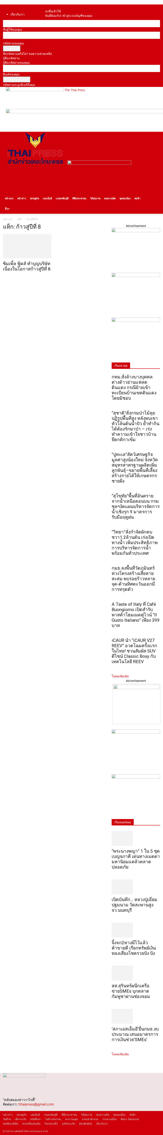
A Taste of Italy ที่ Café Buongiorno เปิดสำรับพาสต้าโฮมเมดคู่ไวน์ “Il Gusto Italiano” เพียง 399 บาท (136, 615)
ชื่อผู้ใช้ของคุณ (12, 29)
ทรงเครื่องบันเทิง (31, 1123)
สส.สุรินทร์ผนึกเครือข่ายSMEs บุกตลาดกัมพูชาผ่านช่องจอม (131, 991)
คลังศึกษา (35, 1119)
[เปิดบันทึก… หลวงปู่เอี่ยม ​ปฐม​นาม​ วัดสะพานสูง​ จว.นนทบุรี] (136, 886)
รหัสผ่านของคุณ (13, 43)
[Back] (54, 7)
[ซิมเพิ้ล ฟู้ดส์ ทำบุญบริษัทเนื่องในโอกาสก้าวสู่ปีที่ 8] (27, 246)
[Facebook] (49, 7)
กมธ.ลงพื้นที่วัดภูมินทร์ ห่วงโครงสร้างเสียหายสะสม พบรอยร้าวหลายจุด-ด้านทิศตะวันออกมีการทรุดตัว (133, 579)
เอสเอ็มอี (47, 198)
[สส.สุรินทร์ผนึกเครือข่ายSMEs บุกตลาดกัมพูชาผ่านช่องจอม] (136, 973)
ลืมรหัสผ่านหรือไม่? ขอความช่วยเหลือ (27, 54)
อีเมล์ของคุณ (11, 74)
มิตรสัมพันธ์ (85, 1123)
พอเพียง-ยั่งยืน (10, 1123)
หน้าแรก (9, 198)
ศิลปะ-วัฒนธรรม (130, 1119)
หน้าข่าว (21, 198)
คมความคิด (110, 198)
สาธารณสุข (71, 1119)
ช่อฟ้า (137, 198)
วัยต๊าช (7, 1119)
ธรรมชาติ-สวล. (90, 1119)
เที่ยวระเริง (20, 1119)
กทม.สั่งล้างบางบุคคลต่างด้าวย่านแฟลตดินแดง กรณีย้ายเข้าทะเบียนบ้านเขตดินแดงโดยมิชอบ (134, 387)
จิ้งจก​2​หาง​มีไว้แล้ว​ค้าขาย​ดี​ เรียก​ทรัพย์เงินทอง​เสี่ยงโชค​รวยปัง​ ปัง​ (134, 948)
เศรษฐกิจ (34, 198)
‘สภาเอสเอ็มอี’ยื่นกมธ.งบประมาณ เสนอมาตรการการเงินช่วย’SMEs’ (135, 1034)
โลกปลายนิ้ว (51, 1123)
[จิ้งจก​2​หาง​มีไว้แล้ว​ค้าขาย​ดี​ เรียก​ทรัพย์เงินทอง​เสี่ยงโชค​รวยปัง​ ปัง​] (136, 930)
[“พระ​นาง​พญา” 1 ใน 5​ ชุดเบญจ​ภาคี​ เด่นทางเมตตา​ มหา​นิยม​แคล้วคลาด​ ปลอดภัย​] (136, 838)
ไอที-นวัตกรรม (53, 1119)
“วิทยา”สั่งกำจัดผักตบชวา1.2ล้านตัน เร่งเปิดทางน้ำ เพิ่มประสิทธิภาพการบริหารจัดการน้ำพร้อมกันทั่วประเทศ (135, 542)
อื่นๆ (7, 208)
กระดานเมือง (110, 1119)
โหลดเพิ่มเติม (120, 676)
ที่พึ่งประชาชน (79, 198)
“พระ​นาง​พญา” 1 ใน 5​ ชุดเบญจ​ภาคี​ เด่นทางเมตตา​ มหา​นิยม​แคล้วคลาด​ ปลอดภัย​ (136, 859)
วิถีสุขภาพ (95, 198)
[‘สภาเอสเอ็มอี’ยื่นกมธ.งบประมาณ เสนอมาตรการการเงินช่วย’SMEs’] (136, 1016)
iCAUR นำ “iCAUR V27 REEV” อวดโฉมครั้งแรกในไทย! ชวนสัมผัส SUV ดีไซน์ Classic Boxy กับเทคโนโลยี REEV (134, 651)
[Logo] (35, 163)
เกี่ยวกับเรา (17, 14)
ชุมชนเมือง (125, 198)
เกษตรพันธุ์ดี (62, 198)
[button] (155, 137)
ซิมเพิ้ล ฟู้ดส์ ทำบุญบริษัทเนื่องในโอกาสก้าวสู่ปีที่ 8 (27, 266)
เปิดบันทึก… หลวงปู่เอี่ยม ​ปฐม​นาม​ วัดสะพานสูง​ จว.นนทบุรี (135, 905)
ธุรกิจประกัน (68, 1123)
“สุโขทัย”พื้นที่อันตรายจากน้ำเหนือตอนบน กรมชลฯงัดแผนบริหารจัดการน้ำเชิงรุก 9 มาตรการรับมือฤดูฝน (136, 506)
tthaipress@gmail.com (36, 1104)
